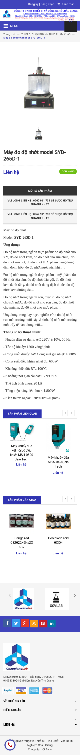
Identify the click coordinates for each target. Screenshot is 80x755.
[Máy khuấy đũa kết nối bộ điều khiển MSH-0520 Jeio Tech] (21, 431)
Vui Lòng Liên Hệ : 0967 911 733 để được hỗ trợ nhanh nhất (40, 202)
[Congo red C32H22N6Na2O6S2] (21, 520)
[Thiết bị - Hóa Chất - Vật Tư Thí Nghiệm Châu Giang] (40, 14)
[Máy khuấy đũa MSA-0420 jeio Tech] (58, 437)
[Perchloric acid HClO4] (58, 520)
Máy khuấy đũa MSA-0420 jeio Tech (58, 462)
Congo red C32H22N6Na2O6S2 (21, 542)
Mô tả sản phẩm (40, 190)
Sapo (49, 749)
